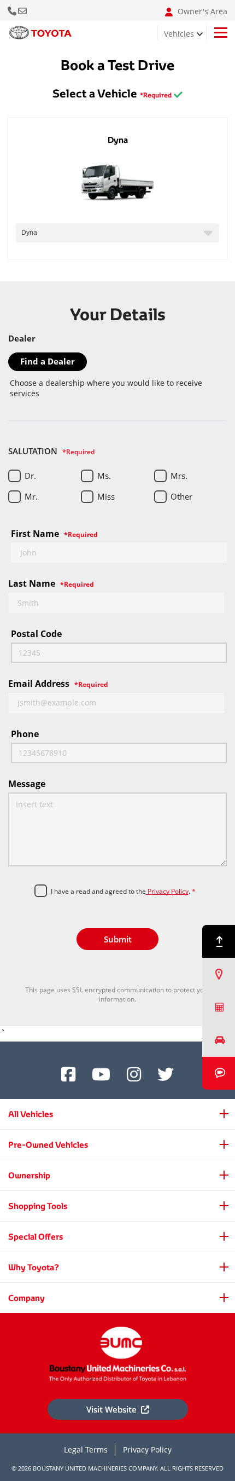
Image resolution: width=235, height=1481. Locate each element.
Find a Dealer (47, 361)
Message (26, 784)
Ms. (104, 475)
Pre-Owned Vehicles (48, 1144)
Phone (25, 734)
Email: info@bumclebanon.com (23, 10)
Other (181, 496)
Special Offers (35, 1236)
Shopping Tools (37, 1206)
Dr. (30, 475)
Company (26, 1298)
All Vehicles (30, 1114)
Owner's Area (201, 11)
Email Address (58, 684)
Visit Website (111, 1409)
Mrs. (179, 475)
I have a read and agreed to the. (123, 891)
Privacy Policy (167, 891)
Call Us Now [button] (13, 10)
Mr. (31, 496)
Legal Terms (86, 1449)
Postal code (36, 634)
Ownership (29, 1175)
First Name (54, 534)
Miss (106, 496)
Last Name (51, 583)
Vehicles (179, 33)
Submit (118, 939)
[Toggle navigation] (220, 32)
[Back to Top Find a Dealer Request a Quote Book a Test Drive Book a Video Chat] (218, 1007)
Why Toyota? (33, 1267)
